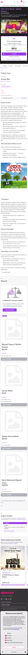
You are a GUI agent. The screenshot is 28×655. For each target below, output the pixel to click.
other (3, 92)
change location (21, 5)
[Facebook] (1, 599)
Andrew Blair (5, 13)
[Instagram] (8, 599)
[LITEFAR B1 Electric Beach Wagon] (13, 558)
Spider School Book (10, 436)
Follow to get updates (9, 531)
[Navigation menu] (26, 1)
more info (3, 81)
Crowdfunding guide (21, 519)
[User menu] (23, 2)
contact (8, 81)
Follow (14, 54)
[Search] (14, 2)
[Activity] (21, 1)
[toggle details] (24, 584)
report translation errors (12, 609)
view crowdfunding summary (14, 59)
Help (12, 519)
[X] (4, 599)
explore (15, 543)
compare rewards (9, 310)
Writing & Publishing (6, 86)
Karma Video (7, 391)
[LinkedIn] (10, 599)
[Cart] (18, 2)
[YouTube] (6, 599)
